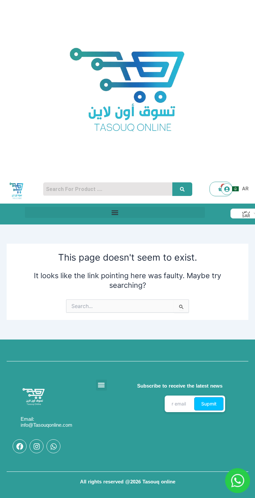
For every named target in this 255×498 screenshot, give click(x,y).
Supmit (208, 403)
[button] (115, 212)
